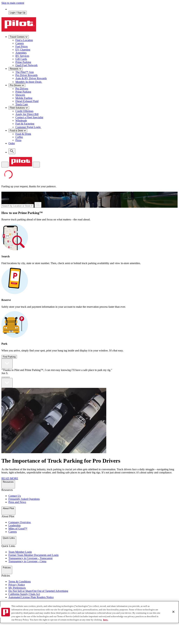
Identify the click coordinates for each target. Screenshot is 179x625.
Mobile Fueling (23, 98)
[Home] (20, 165)
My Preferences (17, 587)
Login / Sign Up (17, 12)
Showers (20, 94)
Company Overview (19, 522)
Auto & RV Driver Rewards (31, 78)
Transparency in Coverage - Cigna (27, 561)
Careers (19, 43)
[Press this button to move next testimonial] (2, 377)
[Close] (173, 612)
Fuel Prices (21, 46)
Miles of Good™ (17, 528)
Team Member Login (20, 551)
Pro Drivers (21, 88)
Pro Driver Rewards (26, 75)
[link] (93, 145)
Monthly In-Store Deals (28, 81)
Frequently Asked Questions (24, 498)
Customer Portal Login (28, 127)
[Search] (11, 151)
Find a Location (24, 40)
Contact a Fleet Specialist (29, 117)
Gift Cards (21, 58)
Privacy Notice (16, 584)
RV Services (22, 55)
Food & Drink (23, 133)
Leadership (14, 525)
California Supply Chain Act (24, 594)
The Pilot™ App (24, 72)
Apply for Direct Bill (26, 114)
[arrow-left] (7, 364)
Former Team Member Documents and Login (33, 555)
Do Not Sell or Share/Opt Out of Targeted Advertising (38, 590)
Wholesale (21, 120)
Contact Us (14, 495)
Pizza (18, 140)
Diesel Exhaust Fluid (26, 101)
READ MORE (9, 478)
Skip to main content (12, 2)
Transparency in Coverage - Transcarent (30, 558)
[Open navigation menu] (4, 164)
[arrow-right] (7, 383)
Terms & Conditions (19, 581)
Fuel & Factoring (24, 123)
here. (105, 619)
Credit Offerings (24, 111)
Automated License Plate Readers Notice (31, 597)
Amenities (21, 52)
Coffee (19, 137)
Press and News (17, 502)
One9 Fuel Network (26, 65)
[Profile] (36, 164)
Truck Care (21, 104)
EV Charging (22, 49)
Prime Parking (23, 62)
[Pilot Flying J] (18, 30)
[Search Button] (37, 205)
